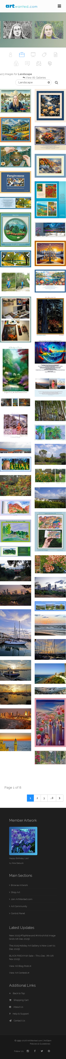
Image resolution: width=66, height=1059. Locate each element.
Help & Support (20, 1013)
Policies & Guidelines (40, 1044)
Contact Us (19, 1020)
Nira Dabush (18, 863)
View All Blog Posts (19, 966)
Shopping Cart (21, 1000)
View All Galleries (36, 77)
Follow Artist (14, 37)
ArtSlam (47, 1040)
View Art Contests (18, 972)
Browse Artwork (19, 885)
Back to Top (18, 993)
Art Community (19, 906)
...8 (51, 798)
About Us (18, 1007)
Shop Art (15, 892)
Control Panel (18, 913)
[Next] (59, 798)
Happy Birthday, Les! (19, 858)
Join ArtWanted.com (21, 899)
